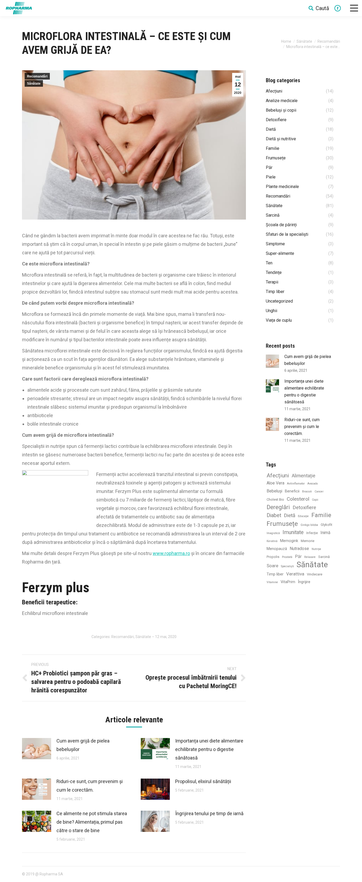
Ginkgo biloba (309, 525)
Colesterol (298, 499)
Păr (298, 556)
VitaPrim (288, 582)
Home (286, 41)
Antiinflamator (296, 483)
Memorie (307, 541)
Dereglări (278, 507)
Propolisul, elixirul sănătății (203, 781)
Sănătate (304, 41)
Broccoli (307, 491)
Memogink (289, 541)
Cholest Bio (275, 499)
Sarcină (324, 557)
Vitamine (272, 582)
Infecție (312, 533)
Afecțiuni (278, 475)
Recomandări (328, 41)
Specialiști (287, 566)
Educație (303, 516)
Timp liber (275, 574)
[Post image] (36, 748)
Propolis (273, 557)
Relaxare (310, 557)
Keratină (272, 541)
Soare (272, 565)
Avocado (312, 483)
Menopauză (277, 549)
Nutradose (299, 548)
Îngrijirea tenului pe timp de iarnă (209, 813)
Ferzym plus (55, 587)
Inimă (325, 532)
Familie (321, 515)
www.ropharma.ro (171, 553)
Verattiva (295, 574)
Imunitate (293, 532)
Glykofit (326, 525)
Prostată (287, 557)
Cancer (319, 491)
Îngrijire (304, 582)
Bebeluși (274, 491)
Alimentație (303, 475)
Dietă (289, 515)
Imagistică (273, 533)
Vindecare (314, 574)
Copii (315, 499)
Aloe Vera (275, 483)
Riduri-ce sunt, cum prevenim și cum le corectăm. (89, 786)
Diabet (274, 515)
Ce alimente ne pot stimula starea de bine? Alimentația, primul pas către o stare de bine (91, 822)
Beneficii (292, 491)
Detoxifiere (304, 507)
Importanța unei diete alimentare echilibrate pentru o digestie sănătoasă (209, 749)
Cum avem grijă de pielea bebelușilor (82, 745)
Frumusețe (282, 523)
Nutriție (316, 549)
